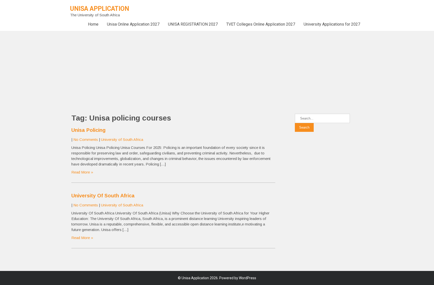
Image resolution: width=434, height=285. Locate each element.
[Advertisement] (150, 66)
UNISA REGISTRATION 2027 (193, 24)
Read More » (82, 172)
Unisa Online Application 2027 (133, 24)
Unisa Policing (88, 130)
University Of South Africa (103, 195)
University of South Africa (122, 139)
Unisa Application (99, 8)
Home (93, 24)
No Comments (85, 139)
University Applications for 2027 (332, 24)
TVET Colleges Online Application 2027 (260, 24)
